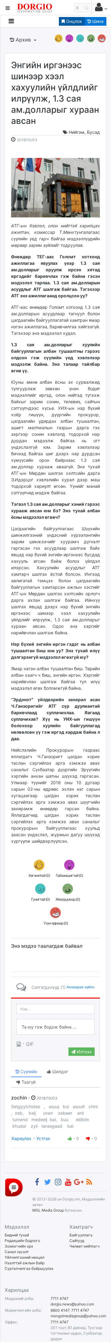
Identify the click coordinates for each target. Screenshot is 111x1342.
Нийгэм (76, 132)
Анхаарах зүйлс (81, 987)
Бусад (93, 132)
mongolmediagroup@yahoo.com (78, 1316)
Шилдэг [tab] (59, 1071)
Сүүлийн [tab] (28, 1071)
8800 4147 (60, 1310)
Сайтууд (76, 1240)
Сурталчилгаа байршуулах (29, 1268)
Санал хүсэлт (17, 1251)
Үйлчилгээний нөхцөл (24, 1257)
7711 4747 (59, 1298)
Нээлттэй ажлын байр (24, 1263)
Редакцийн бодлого (22, 1240)
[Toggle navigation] (11, 21)
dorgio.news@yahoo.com (72, 1304)
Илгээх (84, 1051)
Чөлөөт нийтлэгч (84, 1246)
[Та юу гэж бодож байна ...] (55, 1027)
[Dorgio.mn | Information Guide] (14, 1187)
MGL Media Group (48, 1210)
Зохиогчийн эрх (19, 1246)
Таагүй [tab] (27, 1082)
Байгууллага (80, 1235)
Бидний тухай (17, 1235)
